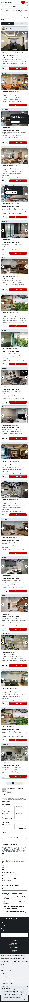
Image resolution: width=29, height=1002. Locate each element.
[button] (3, 15)
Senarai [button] (8, 23)
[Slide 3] (13, 49)
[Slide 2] (12, 49)
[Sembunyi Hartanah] (23, 33)
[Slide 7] (17, 124)
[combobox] (14, 6)
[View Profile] (14, 29)
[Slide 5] (15, 49)
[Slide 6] (16, 49)
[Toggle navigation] (27, 2)
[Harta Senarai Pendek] (26, 33)
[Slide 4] (14, 49)
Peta (22, 23)
